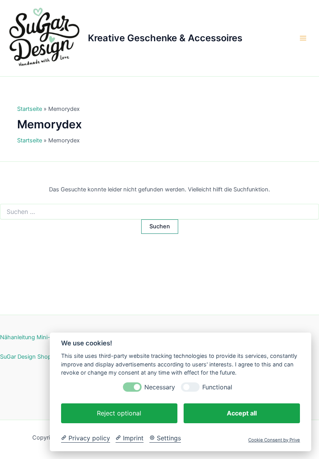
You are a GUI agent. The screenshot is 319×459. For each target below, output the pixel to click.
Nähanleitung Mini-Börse (32, 337)
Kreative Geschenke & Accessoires (165, 38)
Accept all (242, 413)
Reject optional (119, 413)
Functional (217, 387)
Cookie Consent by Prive (274, 440)
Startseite (29, 108)
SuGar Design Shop (25, 356)
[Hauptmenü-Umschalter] (303, 38)
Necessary (159, 387)
